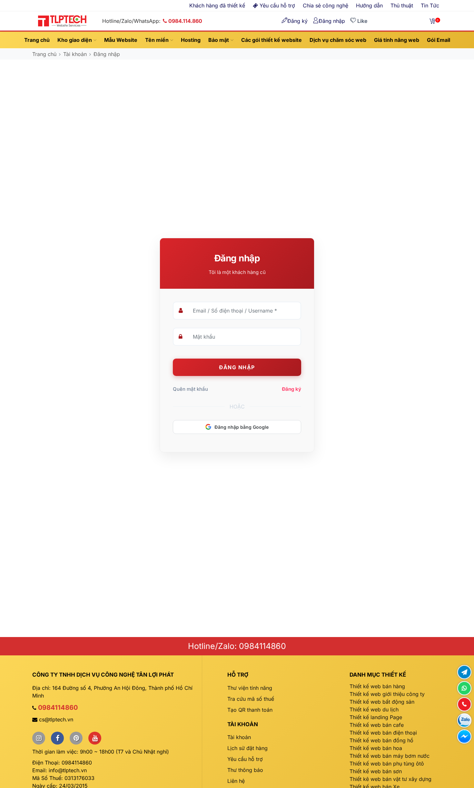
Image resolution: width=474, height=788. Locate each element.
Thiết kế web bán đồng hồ (381, 740)
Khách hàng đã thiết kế (217, 5)
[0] (432, 21)
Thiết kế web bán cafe (377, 725)
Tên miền (157, 40)
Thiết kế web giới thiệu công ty (387, 694)
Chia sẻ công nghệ (325, 5)
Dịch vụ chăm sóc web (338, 40)
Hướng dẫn (369, 5)
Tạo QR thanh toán (249, 710)
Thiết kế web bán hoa (376, 748)
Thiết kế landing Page (376, 717)
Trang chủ (37, 40)
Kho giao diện (75, 40)
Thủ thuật (401, 5)
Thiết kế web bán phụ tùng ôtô (387, 763)
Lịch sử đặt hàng (247, 748)
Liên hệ (236, 781)
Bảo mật (219, 40)
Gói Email (438, 40)
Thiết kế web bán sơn (376, 771)
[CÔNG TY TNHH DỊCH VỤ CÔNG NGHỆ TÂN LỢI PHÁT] (62, 20)
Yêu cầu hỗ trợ (245, 759)
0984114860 (58, 707)
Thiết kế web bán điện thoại (383, 732)
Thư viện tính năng (249, 688)
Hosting (191, 40)
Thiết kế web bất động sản (382, 702)
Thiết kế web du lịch (374, 709)
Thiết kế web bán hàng (377, 686)
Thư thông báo (245, 770)
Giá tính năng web (396, 40)
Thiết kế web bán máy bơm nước (390, 756)
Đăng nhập (107, 54)
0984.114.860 (185, 21)
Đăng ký (291, 389)
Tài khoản (75, 54)
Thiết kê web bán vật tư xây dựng (390, 779)
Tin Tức (430, 5)
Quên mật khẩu (190, 389)
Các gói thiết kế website (271, 40)
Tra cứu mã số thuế (250, 699)
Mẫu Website (120, 40)
